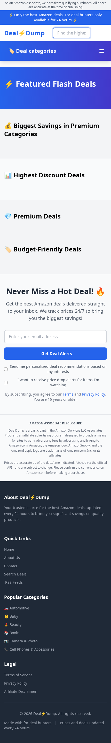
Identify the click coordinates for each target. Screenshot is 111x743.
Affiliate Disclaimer (20, 691)
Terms (68, 394)
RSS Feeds (14, 582)
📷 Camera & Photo (20, 641)
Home (9, 549)
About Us (12, 557)
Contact (10, 565)
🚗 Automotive (16, 608)
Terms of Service (18, 674)
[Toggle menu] (102, 51)
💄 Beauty (12, 624)
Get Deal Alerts (56, 353)
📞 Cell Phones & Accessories (29, 649)
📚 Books (12, 632)
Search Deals (15, 574)
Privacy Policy (93, 394)
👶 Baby (11, 616)
